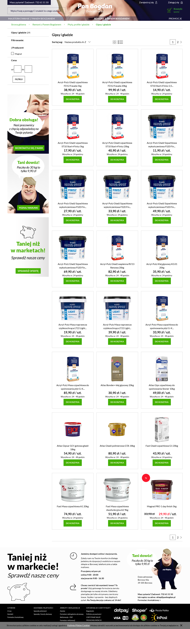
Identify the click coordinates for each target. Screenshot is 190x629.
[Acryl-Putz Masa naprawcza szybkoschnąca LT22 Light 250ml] (72, 308)
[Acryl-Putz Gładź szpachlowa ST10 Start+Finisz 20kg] (117, 126)
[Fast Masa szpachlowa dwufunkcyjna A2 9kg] (117, 490)
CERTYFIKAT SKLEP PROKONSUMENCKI (94, 618)
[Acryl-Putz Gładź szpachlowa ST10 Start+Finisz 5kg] (72, 126)
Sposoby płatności (40, 611)
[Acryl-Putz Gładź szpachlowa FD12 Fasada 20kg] (117, 66)
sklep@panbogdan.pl (165, 597)
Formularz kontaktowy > (149, 600)
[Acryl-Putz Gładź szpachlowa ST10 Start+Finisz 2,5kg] (161, 66)
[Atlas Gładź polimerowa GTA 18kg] (117, 429)
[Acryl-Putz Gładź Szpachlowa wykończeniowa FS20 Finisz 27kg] (72, 247)
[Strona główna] (95, 7)
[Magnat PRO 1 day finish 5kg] (161, 490)
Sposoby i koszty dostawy (43, 614)
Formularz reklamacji (67, 620)
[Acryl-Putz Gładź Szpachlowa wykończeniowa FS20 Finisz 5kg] (72, 187)
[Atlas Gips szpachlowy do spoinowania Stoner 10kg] (161, 369)
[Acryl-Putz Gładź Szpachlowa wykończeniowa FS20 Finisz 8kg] (117, 187)
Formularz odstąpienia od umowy (72, 614)
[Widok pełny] (120, 42)
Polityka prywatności (93, 614)
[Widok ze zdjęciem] (114, 42)
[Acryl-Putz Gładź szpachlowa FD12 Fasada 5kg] (72, 66)
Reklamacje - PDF (66, 617)
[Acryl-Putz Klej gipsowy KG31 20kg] (161, 247)
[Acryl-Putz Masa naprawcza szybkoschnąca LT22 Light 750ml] (117, 308)
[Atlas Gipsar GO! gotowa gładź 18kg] (72, 429)
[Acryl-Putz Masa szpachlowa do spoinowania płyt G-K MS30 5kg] (161, 308)
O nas (9, 611)
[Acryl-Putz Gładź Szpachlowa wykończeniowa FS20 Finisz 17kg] (161, 187)
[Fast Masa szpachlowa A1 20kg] (72, 490)
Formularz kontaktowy (15, 617)
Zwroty (62, 611)
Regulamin (90, 611)
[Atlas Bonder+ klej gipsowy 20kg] (117, 369)
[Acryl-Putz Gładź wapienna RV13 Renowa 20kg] (117, 247)
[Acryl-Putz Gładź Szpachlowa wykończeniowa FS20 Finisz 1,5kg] (161, 126)
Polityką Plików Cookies (78, 625)
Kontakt (10, 614)
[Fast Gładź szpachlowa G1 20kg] (161, 429)
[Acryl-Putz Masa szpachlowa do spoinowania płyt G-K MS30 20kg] (72, 369)
